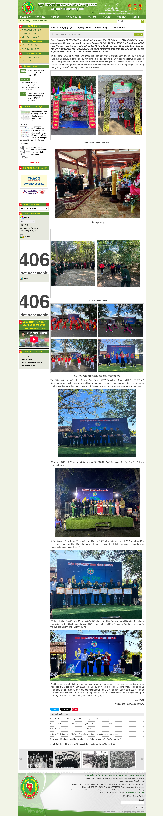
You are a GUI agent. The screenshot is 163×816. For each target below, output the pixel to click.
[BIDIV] (34, 189)
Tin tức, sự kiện (74, 17)
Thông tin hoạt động (31, 30)
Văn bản (92, 17)
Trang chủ (25, 17)
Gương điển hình (34, 53)
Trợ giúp (122, 17)
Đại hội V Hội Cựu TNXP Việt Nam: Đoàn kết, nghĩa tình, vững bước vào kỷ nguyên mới (84, 734)
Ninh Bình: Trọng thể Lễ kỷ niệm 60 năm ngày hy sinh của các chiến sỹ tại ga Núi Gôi (83, 744)
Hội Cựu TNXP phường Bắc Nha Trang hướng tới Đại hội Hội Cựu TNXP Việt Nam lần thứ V (86, 739)
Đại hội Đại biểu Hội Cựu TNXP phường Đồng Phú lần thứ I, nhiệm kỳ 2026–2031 (81, 724)
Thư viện (107, 17)
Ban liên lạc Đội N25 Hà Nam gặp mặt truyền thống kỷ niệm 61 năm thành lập (80, 719)
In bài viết (138, 34)
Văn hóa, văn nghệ (30, 37)
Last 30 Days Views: (29, 362)
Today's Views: (27, 359)
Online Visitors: (27, 356)
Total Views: (26, 365)
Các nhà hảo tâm (29, 45)
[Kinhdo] (34, 182)
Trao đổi (56, 17)
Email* (141, 800)
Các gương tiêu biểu (31, 57)
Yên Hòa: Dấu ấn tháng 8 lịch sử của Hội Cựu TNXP (71, 729)
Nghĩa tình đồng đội (31, 34)
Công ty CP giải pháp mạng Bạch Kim (129, 812)
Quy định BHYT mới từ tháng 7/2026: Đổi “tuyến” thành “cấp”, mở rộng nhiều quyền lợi (39, 116)
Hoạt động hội (34, 26)
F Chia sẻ (55, 709)
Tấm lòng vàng (34, 41)
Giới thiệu (40, 17)
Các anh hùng (28, 61)
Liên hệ (136, 17)
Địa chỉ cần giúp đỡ (30, 49)
